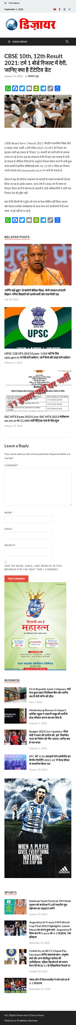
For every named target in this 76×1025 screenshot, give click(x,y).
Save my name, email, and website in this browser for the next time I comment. (33, 567)
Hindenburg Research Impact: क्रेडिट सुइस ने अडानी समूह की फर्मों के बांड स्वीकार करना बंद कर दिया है (48, 713)
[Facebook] (59, 9)
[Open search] (67, 42)
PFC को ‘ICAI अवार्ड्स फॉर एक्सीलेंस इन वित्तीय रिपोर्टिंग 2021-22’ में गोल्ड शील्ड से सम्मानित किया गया (50, 760)
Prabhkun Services (27, 1020)
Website (10, 545)
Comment (12, 465)
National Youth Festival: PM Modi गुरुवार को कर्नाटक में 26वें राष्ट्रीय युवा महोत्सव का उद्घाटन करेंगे (50, 904)
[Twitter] (64, 9)
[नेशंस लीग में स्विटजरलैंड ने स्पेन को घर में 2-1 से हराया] (15, 980)
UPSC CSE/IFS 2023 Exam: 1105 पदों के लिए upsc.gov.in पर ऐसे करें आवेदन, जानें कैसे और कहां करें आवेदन (37, 355)
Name (9, 512)
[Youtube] (54, 9)
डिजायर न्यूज (33, 76)
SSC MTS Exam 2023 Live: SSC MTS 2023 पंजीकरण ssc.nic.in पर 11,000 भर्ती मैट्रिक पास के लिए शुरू (36, 418)
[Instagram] (69, 9)
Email (9, 528)
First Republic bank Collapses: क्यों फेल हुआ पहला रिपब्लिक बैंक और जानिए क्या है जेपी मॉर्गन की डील (50, 692)
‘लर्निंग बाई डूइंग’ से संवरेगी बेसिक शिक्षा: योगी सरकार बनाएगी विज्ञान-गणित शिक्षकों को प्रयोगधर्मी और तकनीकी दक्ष (35, 292)
